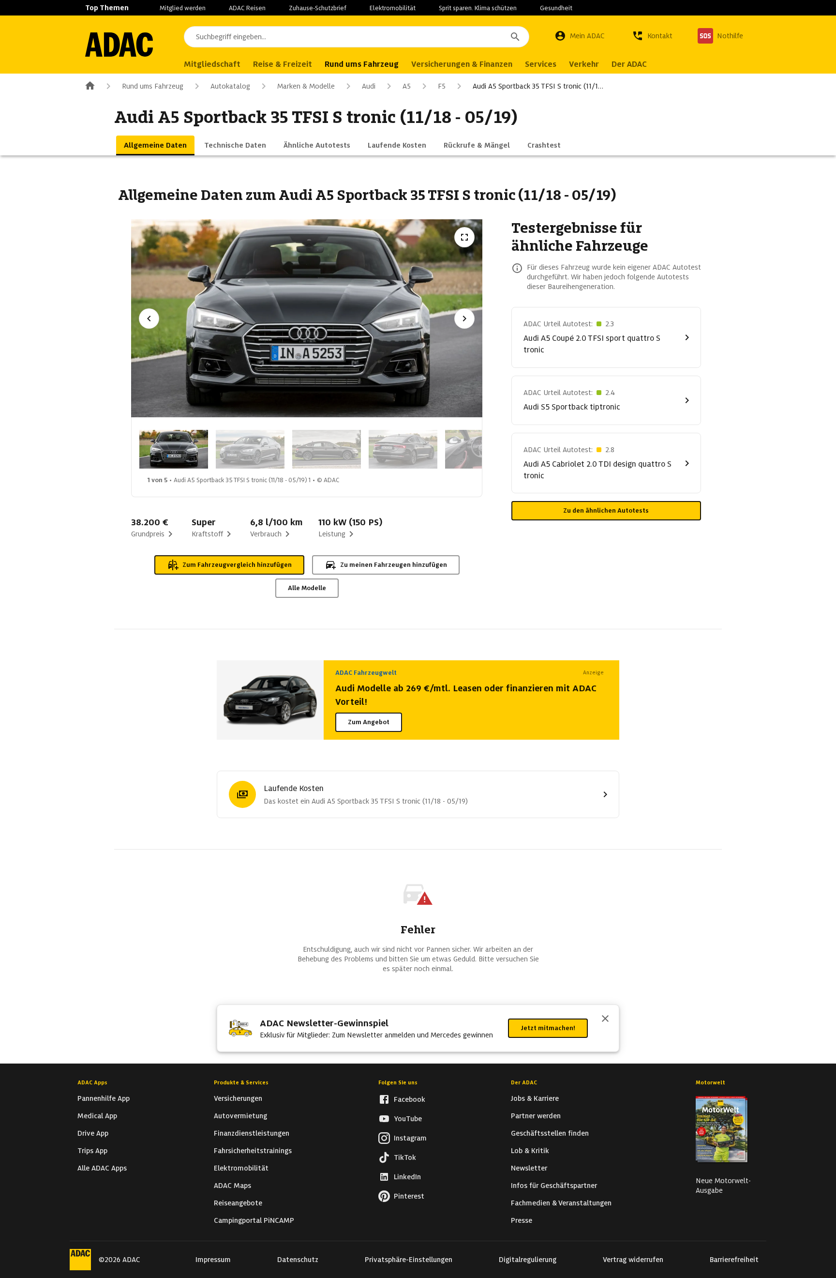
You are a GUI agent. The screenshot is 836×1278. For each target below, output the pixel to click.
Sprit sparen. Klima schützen (478, 8)
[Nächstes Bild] (464, 318)
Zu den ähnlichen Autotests (606, 510)
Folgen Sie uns (398, 1082)
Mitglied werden (183, 8)
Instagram (410, 1138)
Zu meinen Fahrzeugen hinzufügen (393, 565)
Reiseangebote (238, 1203)
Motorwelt (710, 1082)
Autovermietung (240, 1115)
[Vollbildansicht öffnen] (464, 237)
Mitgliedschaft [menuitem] (212, 64)
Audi (368, 86)
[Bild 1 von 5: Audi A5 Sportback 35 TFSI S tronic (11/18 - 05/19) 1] (173, 449)
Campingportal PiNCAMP (254, 1220)
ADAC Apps (92, 1082)
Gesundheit (556, 8)
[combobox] (356, 36)
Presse (521, 1220)
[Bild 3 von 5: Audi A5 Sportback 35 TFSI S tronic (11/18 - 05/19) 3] (326, 449)
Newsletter (529, 1168)
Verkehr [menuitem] (584, 64)
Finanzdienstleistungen (251, 1133)
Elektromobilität (393, 8)
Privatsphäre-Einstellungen (408, 1259)
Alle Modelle (307, 588)
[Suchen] (515, 37)
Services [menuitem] (540, 64)
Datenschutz (297, 1259)
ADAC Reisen (247, 8)
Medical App (97, 1115)
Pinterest (409, 1196)
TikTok (405, 1157)
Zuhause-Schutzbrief (317, 8)
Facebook (409, 1099)
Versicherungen (238, 1098)
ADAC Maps (232, 1185)
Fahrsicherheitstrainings (253, 1150)
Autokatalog (230, 86)
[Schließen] (605, 1019)
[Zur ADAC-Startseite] (119, 44)
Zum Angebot (368, 722)
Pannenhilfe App (103, 1098)
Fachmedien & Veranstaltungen (561, 1203)
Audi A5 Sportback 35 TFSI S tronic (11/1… (538, 86)
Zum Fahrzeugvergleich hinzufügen (237, 565)
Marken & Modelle (306, 86)
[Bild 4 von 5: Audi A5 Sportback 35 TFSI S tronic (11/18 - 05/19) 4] (403, 449)
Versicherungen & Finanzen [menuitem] (461, 64)
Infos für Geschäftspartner (554, 1185)
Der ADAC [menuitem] (629, 64)
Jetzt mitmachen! (548, 1028)
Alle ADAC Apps (102, 1168)
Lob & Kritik (530, 1150)
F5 (442, 86)
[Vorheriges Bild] (149, 318)
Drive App (92, 1133)
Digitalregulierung (527, 1259)
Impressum (213, 1259)
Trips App (92, 1150)
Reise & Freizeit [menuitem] (282, 64)
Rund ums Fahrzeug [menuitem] (362, 64)
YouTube (408, 1118)
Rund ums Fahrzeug (152, 86)
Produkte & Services (241, 1082)
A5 (407, 86)
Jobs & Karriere (535, 1098)
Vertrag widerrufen (633, 1259)
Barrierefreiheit (734, 1259)
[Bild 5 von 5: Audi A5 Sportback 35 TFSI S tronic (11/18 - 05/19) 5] (479, 449)
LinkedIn (407, 1176)
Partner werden (536, 1115)
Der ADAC (524, 1082)
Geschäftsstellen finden (550, 1133)
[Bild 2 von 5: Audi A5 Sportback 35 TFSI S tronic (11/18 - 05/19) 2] (250, 449)
